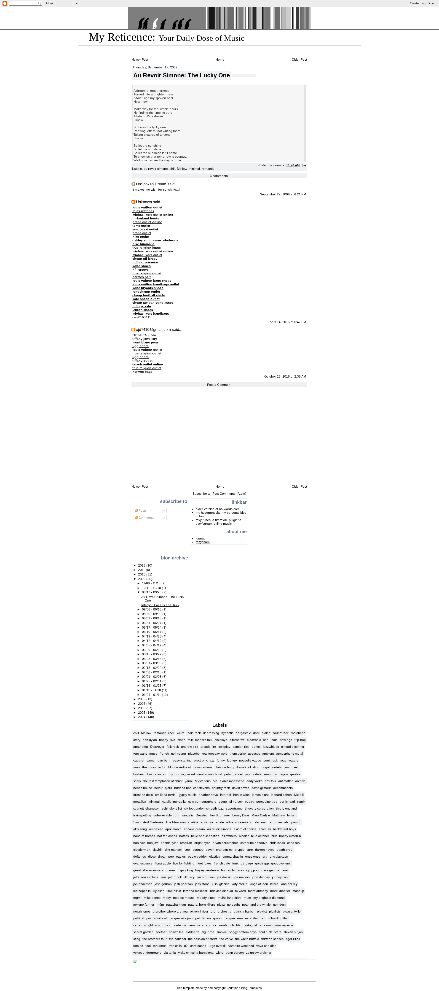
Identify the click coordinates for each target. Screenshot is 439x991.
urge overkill (217, 946)
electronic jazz (204, 760)
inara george (270, 870)
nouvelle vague (250, 760)
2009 (142, 579)
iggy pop (252, 870)
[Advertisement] (146, 537)
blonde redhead (179, 767)
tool (148, 946)
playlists (275, 911)
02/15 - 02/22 (152, 668)
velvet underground (147, 952)
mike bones (152, 897)
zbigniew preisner (258, 952)
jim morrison (206, 877)
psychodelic (253, 774)
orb (213, 911)
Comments (146, 517)
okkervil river (199, 911)
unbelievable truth (166, 815)
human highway (232, 870)
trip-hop (300, 740)
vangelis (187, 815)
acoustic (254, 753)
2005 (142, 712)
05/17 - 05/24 (152, 627)
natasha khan (176, 904)
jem (163, 877)
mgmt (137, 897)
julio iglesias (220, 884)
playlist (262, 911)
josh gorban (163, 884)
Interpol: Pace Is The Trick (160, 605)
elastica (214, 856)
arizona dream (194, 829)
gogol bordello (272, 767)
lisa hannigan (156, 774)
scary (137, 781)
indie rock (194, 733)
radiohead (298, 733)
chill (172, 168)
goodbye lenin (281, 863)
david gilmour (261, 788)
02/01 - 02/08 (152, 676)
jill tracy (189, 877)
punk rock (270, 760)
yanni (189, 781)
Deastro (201, 815)
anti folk (270, 781)
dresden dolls (143, 795)
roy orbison (163, 925)
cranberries (224, 849)
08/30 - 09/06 (152, 614)
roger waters (289, 760)
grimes (170, 870)
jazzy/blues (271, 746)
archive (300, 781)
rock (171, 733)
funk (235, 863)
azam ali (265, 829)
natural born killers (201, 904)
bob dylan (150, 740)
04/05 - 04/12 (152, 645)
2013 (142, 565)
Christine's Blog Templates (244, 988)
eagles (181, 856)
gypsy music (187, 795)
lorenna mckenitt (195, 891)
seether (161, 932)
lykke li (299, 795)
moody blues (206, 897)
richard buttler (278, 918)
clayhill (157, 849)
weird (181, 733)
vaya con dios (266, 946)
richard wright (143, 925)
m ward (240, 891)
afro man (261, 822)
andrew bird (189, 746)
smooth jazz (215, 808)
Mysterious (203, 781)
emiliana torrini (165, 795)
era (264, 856)
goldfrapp (262, 863)
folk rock (173, 746)
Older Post (299, 59)
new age (286, 740)
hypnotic (227, 733)
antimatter (285, 781)
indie (274, 740)
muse (153, 753)
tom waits (140, 753)
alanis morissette (232, 781)
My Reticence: (166, 36)
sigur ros (208, 932)
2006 (142, 708)
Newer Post (139, 59)
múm (160, 904)
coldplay (224, 746)
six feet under (194, 808)
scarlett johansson (146, 808)
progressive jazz (181, 918)
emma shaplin (232, 856)
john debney (261, 877)
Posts (142, 510)
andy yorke (254, 781)
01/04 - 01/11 (152, 695)
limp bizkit (174, 891)
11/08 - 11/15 (151, 583)
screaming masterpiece (276, 925)
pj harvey (236, 801)
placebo (194, 753)
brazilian (186, 843)
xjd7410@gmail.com (153, 329)
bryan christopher (225, 843)
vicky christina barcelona (196, 952)
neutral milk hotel (209, 774)
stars (277, 932)
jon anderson (142, 884)
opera (223, 801)
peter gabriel (233, 774)
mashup (298, 891)
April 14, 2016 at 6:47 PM (288, 322)
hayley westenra (207, 870)
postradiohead (156, 918)
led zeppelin (142, 891)
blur (274, 836)
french (164, 753)
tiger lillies (293, 939)
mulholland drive (229, 897)
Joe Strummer (219, 815)
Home (220, 59)
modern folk (203, 740)
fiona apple (163, 863)
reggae (230, 918)
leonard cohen (281, 795)
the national (177, 939)
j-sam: (200, 538)
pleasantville (292, 911)
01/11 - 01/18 (152, 690)
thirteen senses (272, 939)
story (136, 740)
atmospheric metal (289, 753)
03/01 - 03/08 (152, 663)
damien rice (241, 746)
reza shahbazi (255, 918)
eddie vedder (197, 856)
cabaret (138, 760)
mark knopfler (280, 891)
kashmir (139, 774)
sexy (136, 767)
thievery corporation (259, 808)
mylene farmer (143, 904)
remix (301, 801)
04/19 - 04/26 (152, 636)
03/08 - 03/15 (152, 659)
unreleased (198, 946)
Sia (215, 781)
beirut (158, 788)
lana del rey (289, 884)
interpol (225, 795)
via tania (170, 952)
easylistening (182, 760)
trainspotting (142, 815)
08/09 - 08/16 (152, 618)
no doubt (233, 904)
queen (217, 918)
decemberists (283, 788)
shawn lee (176, 932)
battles (184, 836)
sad (265, 740)
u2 (186, 946)
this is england (286, 808)
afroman (276, 822)
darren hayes (264, 849)
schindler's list (172, 808)
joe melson (242, 877)
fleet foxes (204, 863)
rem (240, 918)
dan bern (164, 760)
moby (167, 897)
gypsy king (185, 870)
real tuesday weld (214, 753)
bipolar (244, 836)
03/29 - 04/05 (152, 650)
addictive (207, 822)
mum (247, 897)
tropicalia (175, 946)
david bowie (240, 788)
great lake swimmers (148, 870)
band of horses (144, 836)
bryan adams (202, 767)
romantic (208, 168)
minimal (194, 168)
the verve (226, 939)
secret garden (143, 932)
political (138, 918)
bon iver (139, 843)
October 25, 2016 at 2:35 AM (285, 376)
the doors (149, 767)
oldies (266, 733)
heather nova (208, 795)
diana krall (243, 767)
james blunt (260, 795)
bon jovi (152, 843)
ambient (268, 753)
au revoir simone (156, 168)
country (198, 849)
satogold (251, 925)
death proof (285, 849)
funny (221, 760)
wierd (220, 952)
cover (210, 849)
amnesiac (156, 829)
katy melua (239, 884)
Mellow (182, 168)
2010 (142, 574)
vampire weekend (241, 946)
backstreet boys (284, 829)
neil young (178, 753)
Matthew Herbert (284, 815)
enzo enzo (252, 856)
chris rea (293, 843)
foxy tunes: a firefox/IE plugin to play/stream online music (218, 521)
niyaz (221, 904)
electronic (254, 740)
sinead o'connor (292, 746)
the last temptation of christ (162, 781)
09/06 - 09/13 (152, 609)
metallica (139, 801)
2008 (142, 699)
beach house (142, 788)
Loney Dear (240, 815)
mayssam (203, 542)
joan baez (291, 767)
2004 (142, 717)
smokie (222, 932)
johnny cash (280, 877)
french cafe (222, 863)
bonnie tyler (169, 843)
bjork (168, 788)
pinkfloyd (220, 740)
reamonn (270, 774)
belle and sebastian (205, 836)
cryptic (239, 849)
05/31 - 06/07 (152, 623)
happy (163, 740)
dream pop (166, 856)
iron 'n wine (241, 795)
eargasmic (243, 733)
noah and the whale (256, 904)
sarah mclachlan (230, 925)
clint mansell (173, 849)
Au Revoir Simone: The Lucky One (181, 75)
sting (136, 939)
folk (190, 740)
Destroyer (157, 746)
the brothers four (154, 939)
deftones (139, 856)
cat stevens (201, 788)
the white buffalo (247, 939)
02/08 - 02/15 (152, 672)
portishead (287, 801)
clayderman (141, 849)
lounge (232, 760)
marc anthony (258, 891)
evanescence (143, 863)
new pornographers (202, 801)
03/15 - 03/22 (152, 654)
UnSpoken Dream (151, 184)
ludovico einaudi (221, 891)
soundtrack (281, 733)
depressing (211, 733)
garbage (247, 863)
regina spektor (289, 774)
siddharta (192, 932)
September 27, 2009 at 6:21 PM (283, 194)
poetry (249, 801)
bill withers (229, 836)
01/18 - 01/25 (152, 685)
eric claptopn (279, 856)
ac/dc (162, 767)
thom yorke (238, 753)
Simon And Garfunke (148, 822)
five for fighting (183, 863)
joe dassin (224, 877)
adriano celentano (239, 822)
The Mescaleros (177, 822)
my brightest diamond (269, 897)
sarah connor (206, 925)
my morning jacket (182, 774)
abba (194, 822)
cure (249, 849)
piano (181, 740)
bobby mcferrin (290, 836)
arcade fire (208, 746)
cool (187, 849)
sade (177, 925)
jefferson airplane (145, 877)
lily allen (158, 891)
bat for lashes (167, 836)
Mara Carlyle (261, 815)
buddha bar (182, 788)
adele (220, 822)
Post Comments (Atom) (229, 493)
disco (152, 856)
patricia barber (244, 911)
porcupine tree (266, 801)
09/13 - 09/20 (152, 592)
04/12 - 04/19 (152, 641)
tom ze (138, 946)
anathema (140, 746)
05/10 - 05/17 (152, 632)
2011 (142, 570)
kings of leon (259, 884)
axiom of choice (245, 829)
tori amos (159, 946)
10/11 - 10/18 (152, 588)
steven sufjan (293, 932)
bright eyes (202, 843)
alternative (237, 740)
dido (256, 767)
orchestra (224, 911)
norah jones (141, 911)
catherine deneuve (253, 843)
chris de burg (224, 767)
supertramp (234, 808)
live (172, 740)
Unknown (144, 202)
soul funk (265, 932)
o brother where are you (170, 911)
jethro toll (175, 877)
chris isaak (277, 843)
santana (189, 925)
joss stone (202, 884)
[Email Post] (303, 165)
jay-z (285, 870)
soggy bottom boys (243, 932)
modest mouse (184, 897)
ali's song (140, 829)
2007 (142, 703)
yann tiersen (235, 952)
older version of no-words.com (218, 509)
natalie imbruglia (174, 801)
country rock (221, 788)
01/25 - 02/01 (152, 681)
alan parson (292, 822)
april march (173, 829)
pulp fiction (203, 918)
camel (151, 760)
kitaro (274, 884)
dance (256, 746)
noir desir (279, 904)
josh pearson (183, 884)
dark (256, 733)
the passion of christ (202, 939)
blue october (260, 836)
